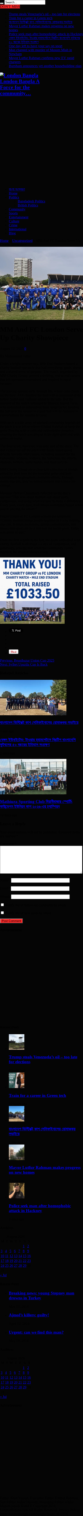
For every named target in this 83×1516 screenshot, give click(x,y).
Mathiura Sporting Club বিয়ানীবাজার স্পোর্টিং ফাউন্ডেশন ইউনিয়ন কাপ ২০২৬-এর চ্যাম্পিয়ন (36, 804)
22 (24, 1261)
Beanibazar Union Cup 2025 (27, 660)
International (17, 229)
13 (15, 1256)
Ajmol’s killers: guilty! (29, 1315)
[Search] (2, 3)
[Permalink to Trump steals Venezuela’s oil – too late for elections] (16, 1048)
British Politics (28, 205)
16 (29, 1256)
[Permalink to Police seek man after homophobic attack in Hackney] (16, 1197)
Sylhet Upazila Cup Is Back (24, 664)
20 (15, 1261)
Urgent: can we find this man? (36, 1332)
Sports (13, 213)
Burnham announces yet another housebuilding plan (45, 66)
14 (20, 1256)
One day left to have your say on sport (35, 46)
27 (15, 1265)
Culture (14, 221)
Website (5, 896)
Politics (14, 197)
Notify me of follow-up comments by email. (36, 905)
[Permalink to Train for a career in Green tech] (16, 1087)
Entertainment (18, 217)
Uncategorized (22, 241)
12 (11, 1256)
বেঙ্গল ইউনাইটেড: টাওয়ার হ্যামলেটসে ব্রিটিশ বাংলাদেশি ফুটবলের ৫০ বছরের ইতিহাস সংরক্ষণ (38, 742)
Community (17, 209)
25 (7, 1265)
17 (2, 1261)
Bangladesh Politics (31, 201)
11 (6, 1256)
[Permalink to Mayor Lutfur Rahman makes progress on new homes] (16, 1159)
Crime (13, 225)
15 (24, 1256)
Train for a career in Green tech (30, 18)
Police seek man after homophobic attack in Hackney (46, 34)
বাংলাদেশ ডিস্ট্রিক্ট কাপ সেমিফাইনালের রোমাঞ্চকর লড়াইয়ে (40, 22)
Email (4, 888)
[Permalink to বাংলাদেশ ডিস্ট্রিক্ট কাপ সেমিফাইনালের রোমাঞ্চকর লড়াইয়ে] (33, 714)
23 (29, 1261)
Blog (12, 233)
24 (2, 1265)
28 (20, 1265)
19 (11, 1261)
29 (24, 1265)
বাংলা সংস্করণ (17, 189)
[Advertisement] (41, 142)
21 (20, 1261)
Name (4, 880)
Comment (8, 843)
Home (13, 193)
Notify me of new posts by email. (28, 913)
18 (7, 1261)
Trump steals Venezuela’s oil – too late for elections (44, 14)
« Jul (3, 1275)
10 (2, 1256)
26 (11, 1265)
